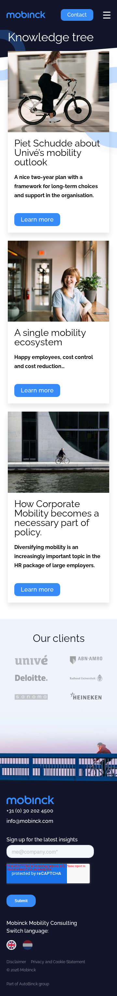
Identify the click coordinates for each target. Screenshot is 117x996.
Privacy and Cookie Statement (58, 962)
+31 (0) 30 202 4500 (29, 811)
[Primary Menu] (106, 15)
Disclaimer (16, 962)
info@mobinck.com (29, 821)
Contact (77, 15)
